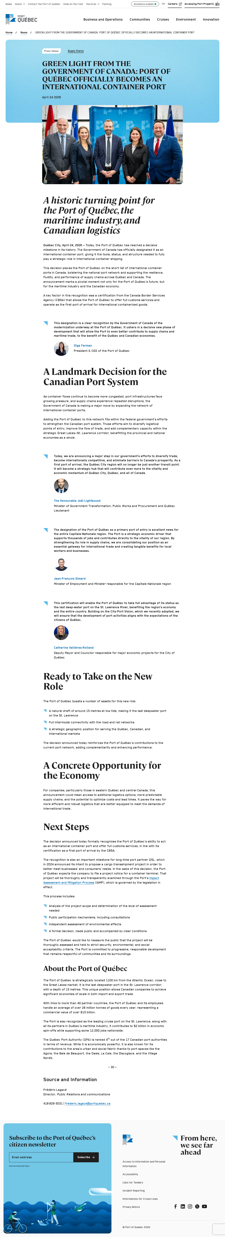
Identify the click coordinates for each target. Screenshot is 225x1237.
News (24, 32)
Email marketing (14, 1166)
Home (9, 32)
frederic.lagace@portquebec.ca (88, 1103)
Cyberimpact (25, 1166)
